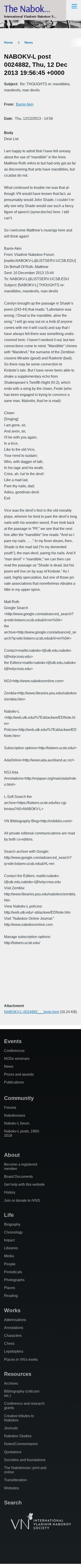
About (12, 1155)
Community (19, 1098)
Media (9, 1256)
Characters (13, 1336)
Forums (10, 1107)
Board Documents (18, 1176)
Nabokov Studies (18, 1436)
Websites (11, 1488)
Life (9, 1215)
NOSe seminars (16, 1058)
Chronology (13, 1232)
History (9, 1192)
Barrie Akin (25, 104)
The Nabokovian (34, 8)
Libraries (11, 1248)
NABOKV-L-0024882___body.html (31, 1012)
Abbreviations (15, 1320)
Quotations (12, 1452)
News (29, 42)
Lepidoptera (13, 1351)
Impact (9, 1240)
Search (13, 1502)
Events (13, 1041)
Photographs (14, 1280)
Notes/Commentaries (21, 1444)
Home (8, 42)
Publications (14, 1082)
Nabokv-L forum (16, 1123)
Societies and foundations (24, 1460)
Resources (17, 1374)
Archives (11, 1383)
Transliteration (15, 1480)
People (10, 1264)
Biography (12, 1224)
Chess (9, 1343)
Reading (11, 1296)
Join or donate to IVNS (22, 1200)
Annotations (13, 1328)
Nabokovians (14, 1115)
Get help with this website (24, 1184)
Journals (11, 1428)
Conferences (14, 1051)
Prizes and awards (19, 1074)
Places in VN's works (21, 1359)
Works (12, 1310)
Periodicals (13, 1272)
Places (9, 1288)
